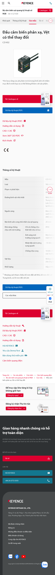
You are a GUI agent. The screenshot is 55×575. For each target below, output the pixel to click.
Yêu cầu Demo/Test (11, 350)
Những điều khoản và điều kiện (20, 531)
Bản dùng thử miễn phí (13, 355)
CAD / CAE (7, 130)
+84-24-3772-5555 (11, 480)
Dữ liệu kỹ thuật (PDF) (12, 121)
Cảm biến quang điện (12, 360)
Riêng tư (11, 528)
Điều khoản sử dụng (16, 535)
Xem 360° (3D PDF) (11, 135)
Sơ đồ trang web (14, 543)
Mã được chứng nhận (16, 524)
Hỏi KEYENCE (8, 345)
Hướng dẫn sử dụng (12, 125)
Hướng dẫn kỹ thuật (12, 325)
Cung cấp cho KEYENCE (17, 539)
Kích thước (7, 140)
